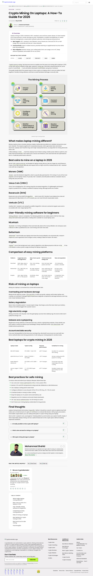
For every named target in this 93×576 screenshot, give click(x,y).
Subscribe (33, 559)
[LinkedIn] (23, 488)
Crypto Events (66, 557)
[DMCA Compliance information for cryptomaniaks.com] (38, 571)
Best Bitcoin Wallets (67, 544)
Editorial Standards (82, 558)
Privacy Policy (31, 563)
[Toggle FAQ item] (64, 423)
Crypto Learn (51, 547)
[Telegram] (13, 488)
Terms (24, 563)
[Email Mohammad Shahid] (61, 446)
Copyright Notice (77, 570)
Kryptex (11, 245)
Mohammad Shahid (24, 24)
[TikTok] (16, 488)
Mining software (13, 216)
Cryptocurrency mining (15, 64)
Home (10, 6)
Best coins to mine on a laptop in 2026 (19, 503)
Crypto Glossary (66, 559)
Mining (25, 6)
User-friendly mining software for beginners (19, 507)
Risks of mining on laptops (20, 515)
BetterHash (12, 235)
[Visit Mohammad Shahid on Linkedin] (64, 446)
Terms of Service (69, 570)
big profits (32, 410)
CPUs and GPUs (30, 294)
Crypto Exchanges (53, 555)
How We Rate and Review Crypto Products (81, 554)
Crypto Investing (52, 545)
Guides (50, 558)
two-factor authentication (21, 399)
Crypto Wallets (52, 553)
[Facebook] (18, 488)
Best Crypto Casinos (67, 550)
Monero (11, 175)
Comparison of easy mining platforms (18, 511)
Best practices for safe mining (19, 522)
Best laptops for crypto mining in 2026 (19, 518)
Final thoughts (17, 525)
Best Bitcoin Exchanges (65, 547)
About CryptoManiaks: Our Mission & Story (82, 544)
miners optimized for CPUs (27, 383)
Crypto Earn (51, 542)
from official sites (55, 324)
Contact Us (79, 550)
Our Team (79, 548)
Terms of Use (61, 570)
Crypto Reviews (52, 550)
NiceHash (11, 226)
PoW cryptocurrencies (19, 163)
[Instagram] (11, 488)
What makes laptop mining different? (18, 499)
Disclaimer (55, 570)
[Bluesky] (25, 488)
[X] (20, 488)
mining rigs (40, 66)
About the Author (30, 455)
